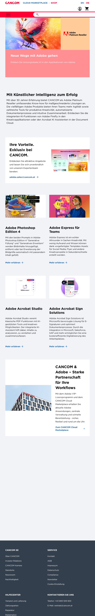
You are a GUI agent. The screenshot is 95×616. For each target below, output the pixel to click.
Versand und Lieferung (15, 601)
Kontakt (51, 556)
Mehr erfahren (12, 262)
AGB (50, 561)
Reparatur (9, 610)
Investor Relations (13, 561)
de (87, 3)
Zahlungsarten (11, 605)
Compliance (53, 575)
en (82, 3)
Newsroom (10, 575)
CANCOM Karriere (13, 565)
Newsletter (52, 579)
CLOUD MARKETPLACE (35, 3)
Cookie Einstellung (56, 584)
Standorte (9, 570)
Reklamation (11, 615)
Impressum (53, 565)
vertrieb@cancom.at (63, 605)
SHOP (54, 3)
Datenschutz (53, 570)
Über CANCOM (12, 556)
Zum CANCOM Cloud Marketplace (66, 428)
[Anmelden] (80, 9)
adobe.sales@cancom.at (22, 177)
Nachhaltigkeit (11, 579)
